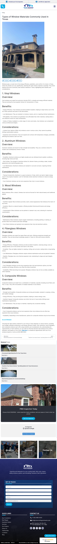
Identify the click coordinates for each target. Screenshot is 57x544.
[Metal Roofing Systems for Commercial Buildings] (9, 373)
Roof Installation (6, 518)
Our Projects (5, 526)
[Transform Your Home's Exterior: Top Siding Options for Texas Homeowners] (9, 360)
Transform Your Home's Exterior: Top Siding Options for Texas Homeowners (20, 366)
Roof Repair (5, 520)
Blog (3, 534)
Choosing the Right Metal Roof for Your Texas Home (14, 353)
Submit (9, 504)
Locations (4, 532)
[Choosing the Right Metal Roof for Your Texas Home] (9, 347)
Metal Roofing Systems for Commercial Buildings (13, 378)
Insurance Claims (6, 522)
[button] (5, 81)
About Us (4, 528)
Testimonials (5, 530)
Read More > (5, 355)
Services (4, 524)
